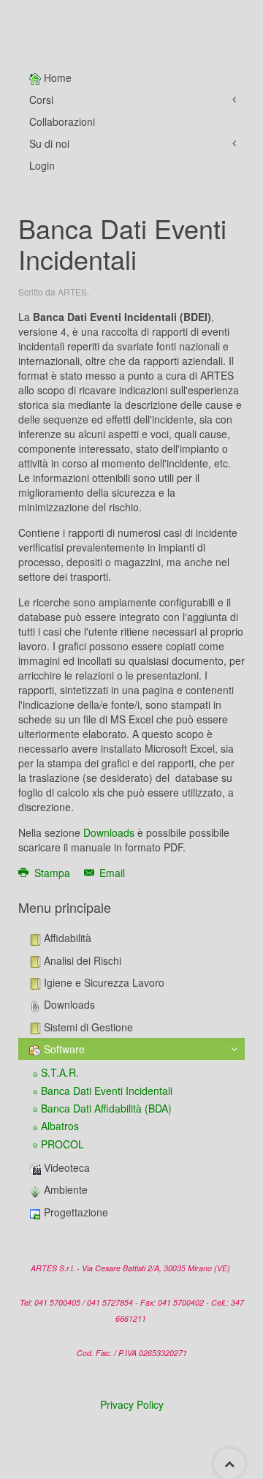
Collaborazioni (62, 121)
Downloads (108, 832)
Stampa (52, 872)
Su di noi (49, 143)
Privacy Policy (132, 1404)
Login (42, 165)
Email (110, 872)
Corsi (41, 99)
